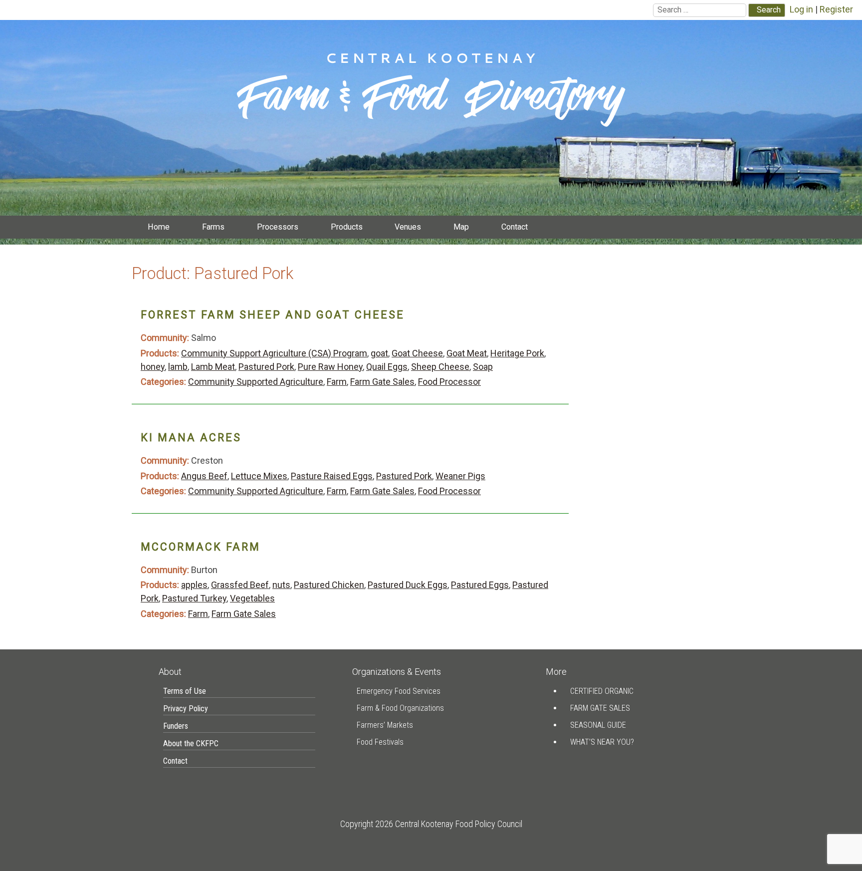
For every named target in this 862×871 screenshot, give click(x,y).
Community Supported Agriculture (255, 381)
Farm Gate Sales (382, 381)
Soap (483, 366)
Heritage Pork (517, 353)
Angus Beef (204, 476)
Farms (213, 227)
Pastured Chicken (329, 585)
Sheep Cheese (440, 366)
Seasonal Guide (598, 725)
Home (159, 227)
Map (461, 227)
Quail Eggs (387, 366)
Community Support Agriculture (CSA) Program (274, 353)
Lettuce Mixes (259, 476)
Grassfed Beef (240, 585)
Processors (277, 227)
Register (836, 9)
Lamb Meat (213, 366)
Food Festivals (380, 742)
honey (153, 366)
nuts (281, 585)
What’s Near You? (602, 742)
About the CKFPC (190, 743)
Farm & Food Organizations (400, 708)
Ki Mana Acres (191, 437)
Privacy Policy (185, 708)
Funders (175, 726)
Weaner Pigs (460, 476)
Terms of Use (184, 691)
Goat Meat (466, 353)
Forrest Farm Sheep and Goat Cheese (273, 314)
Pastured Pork (266, 366)
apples (194, 585)
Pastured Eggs (480, 585)
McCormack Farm (200, 547)
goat (379, 353)
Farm (337, 381)
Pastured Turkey (194, 598)
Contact (514, 227)
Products (347, 227)
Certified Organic (602, 691)
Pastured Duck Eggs (407, 585)
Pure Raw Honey (330, 366)
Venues (408, 227)
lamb (178, 366)
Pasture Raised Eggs (332, 476)
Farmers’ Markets (385, 725)
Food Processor (449, 381)
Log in (801, 9)
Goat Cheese (417, 353)
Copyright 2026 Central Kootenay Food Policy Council (431, 824)
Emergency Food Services (398, 691)
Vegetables (252, 598)
